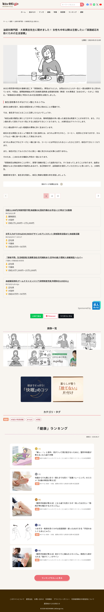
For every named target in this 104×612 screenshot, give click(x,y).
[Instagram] (91, 5)
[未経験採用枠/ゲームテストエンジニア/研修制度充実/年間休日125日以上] (52, 288)
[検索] (82, 5)
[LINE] (94, 5)
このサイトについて (17, 599)
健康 (11, 21)
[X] (97, 5)
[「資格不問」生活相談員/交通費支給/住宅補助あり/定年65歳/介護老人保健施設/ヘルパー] (52, 264)
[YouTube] (101, 5)
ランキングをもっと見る (52, 578)
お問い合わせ (39, 599)
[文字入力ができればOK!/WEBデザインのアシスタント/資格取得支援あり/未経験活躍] (52, 240)
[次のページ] (98, 195)
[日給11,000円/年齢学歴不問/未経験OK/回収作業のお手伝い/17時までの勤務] (52, 217)
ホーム (5, 21)
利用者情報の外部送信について (83, 599)
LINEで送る (36, 316)
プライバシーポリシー (62, 599)
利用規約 (49, 599)
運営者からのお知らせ (52, 603)
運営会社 (29, 599)
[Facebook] (88, 5)
